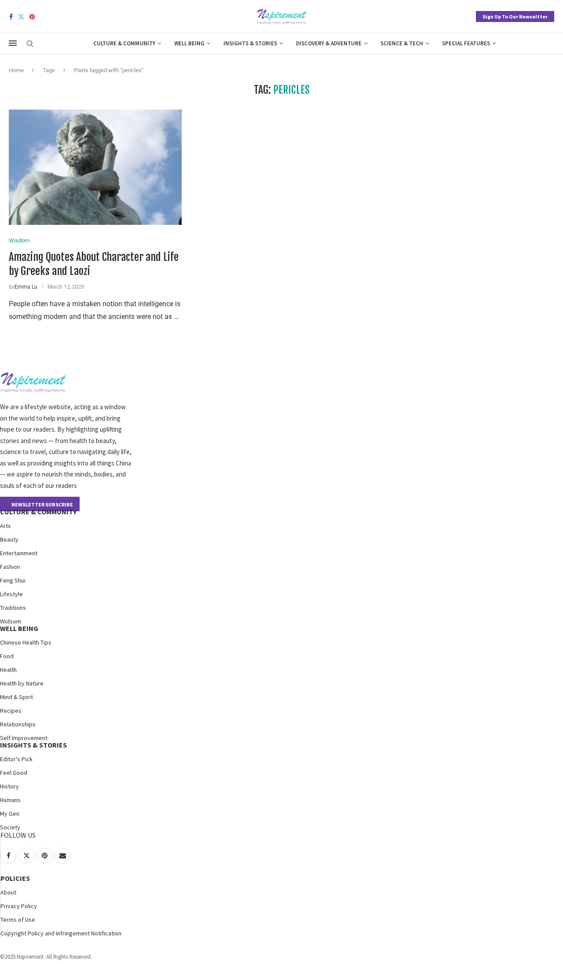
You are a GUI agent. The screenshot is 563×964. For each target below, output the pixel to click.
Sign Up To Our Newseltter (515, 16)
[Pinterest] (32, 16)
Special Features (466, 43)
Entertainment (18, 553)
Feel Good (13, 773)
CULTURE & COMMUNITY (38, 511)
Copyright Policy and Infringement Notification (60, 933)
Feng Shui (13, 580)
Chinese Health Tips (25, 642)
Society (10, 827)
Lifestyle (11, 594)
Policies (15, 878)
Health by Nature (22, 683)
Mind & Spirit (16, 697)
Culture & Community (124, 43)
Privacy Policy (18, 906)
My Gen (9, 813)
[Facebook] (11, 16)
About (8, 892)
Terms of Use (17, 919)
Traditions (13, 608)
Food (7, 656)
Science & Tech (401, 43)
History (9, 786)
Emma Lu (26, 287)
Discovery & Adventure (329, 43)
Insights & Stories (250, 43)
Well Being (189, 43)
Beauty (9, 539)
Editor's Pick (16, 759)
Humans (10, 800)
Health (8, 670)
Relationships (18, 724)
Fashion (10, 567)
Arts (5, 526)
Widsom (10, 621)
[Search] (30, 44)
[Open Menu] (13, 43)
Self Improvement (24, 738)
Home (16, 70)
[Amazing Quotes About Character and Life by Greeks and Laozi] (95, 167)
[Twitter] (21, 16)
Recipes (11, 710)
